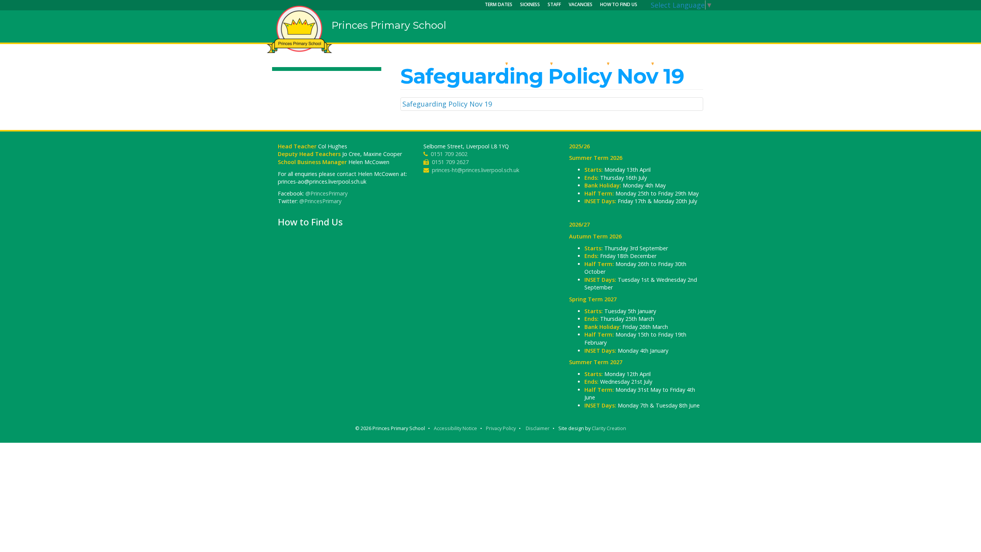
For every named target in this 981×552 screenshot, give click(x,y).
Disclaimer (538, 428)
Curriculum (585, 63)
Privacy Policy (501, 428)
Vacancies (580, 4)
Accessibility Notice (455, 428)
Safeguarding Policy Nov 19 (447, 103)
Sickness (530, 4)
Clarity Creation (609, 428)
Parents (636, 63)
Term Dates (498, 4)
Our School (484, 63)
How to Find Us (618, 4)
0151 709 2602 (449, 154)
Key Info (535, 63)
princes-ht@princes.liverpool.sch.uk (475, 170)
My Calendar (687, 63)
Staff (554, 4)
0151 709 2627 (450, 162)
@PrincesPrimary (326, 193)
